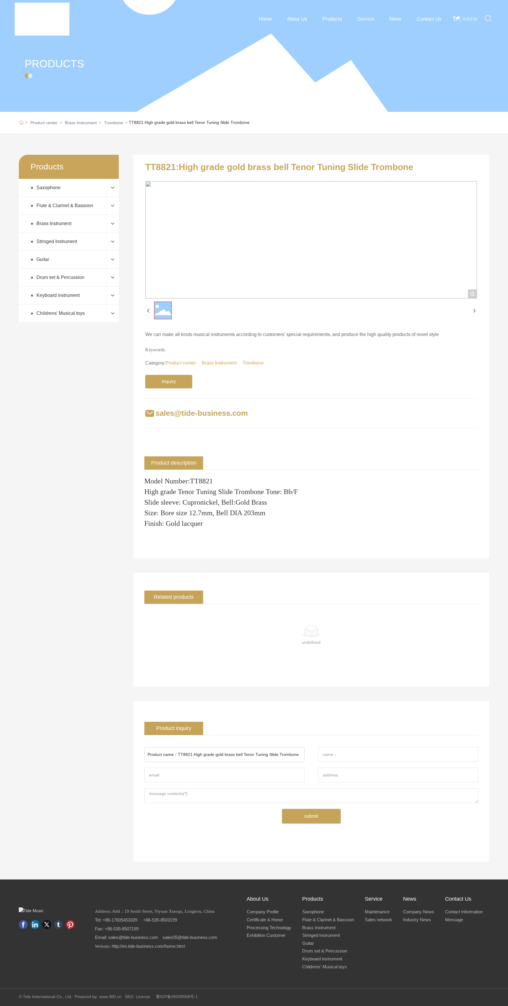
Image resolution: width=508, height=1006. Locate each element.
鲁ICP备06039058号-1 (177, 997)
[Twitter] (46, 924)
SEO (129, 996)
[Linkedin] (35, 924)
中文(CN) (469, 19)
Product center (44, 122)
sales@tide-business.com (202, 413)
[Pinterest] (70, 924)
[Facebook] (23, 924)
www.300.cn (110, 996)
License (143, 996)
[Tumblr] (58, 924)
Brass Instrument (81, 122)
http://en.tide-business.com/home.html (148, 946)
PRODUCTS (54, 64)
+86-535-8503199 (160, 920)
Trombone (113, 122)
